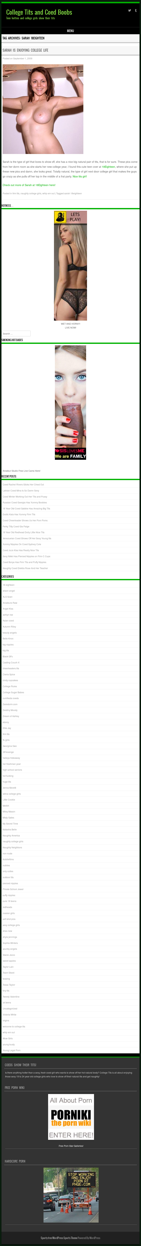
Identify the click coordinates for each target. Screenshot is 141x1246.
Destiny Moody (10, 710)
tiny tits (6, 990)
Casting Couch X (11, 662)
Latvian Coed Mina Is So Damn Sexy (21, 490)
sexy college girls (11, 924)
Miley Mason (9, 811)
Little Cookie (9, 799)
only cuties (8, 871)
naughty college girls (31, 193)
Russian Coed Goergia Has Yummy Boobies (25, 502)
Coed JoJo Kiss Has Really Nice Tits (21, 550)
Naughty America (11, 835)
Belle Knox (8, 638)
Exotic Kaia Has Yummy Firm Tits (19, 514)
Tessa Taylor (9, 984)
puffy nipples (9, 895)
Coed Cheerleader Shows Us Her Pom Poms (25, 520)
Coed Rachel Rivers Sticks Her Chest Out (23, 484)
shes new (7, 930)
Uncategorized (10, 1008)
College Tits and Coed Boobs (39, 12)
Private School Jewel (13, 889)
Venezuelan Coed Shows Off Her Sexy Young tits (27, 538)
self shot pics (9, 918)
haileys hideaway (11, 757)
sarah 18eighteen (73, 193)
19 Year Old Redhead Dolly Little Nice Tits (23, 532)
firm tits (15, 193)
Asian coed (8, 620)
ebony (6, 722)
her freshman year (12, 763)
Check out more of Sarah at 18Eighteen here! (29, 185)
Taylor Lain (8, 966)
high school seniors (12, 769)
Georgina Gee (10, 745)
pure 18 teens (9, 901)
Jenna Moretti (9, 787)
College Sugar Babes (13, 692)
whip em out (48, 193)
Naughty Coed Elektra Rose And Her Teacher (25, 568)
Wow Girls (8, 1038)
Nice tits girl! (80, 176)
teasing (6, 978)
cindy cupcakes (10, 680)
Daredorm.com (10, 704)
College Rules (10, 686)
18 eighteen (9, 584)
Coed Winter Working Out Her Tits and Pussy (25, 496)
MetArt (6, 805)
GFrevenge (8, 751)
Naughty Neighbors (12, 847)
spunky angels (10, 948)
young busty (9, 1044)
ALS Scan (7, 596)
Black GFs (8, 656)
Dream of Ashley (11, 716)
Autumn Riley (9, 626)
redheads (7, 907)
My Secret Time (10, 823)
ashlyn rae (8, 614)
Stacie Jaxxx (9, 954)
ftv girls (6, 739)
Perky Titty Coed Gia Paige (16, 526)
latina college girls (12, 793)
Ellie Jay (7, 727)
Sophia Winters (10, 942)
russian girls (9, 913)
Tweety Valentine (11, 996)
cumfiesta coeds (11, 698)
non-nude (7, 853)
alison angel (9, 590)
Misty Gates (8, 817)
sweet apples (9, 960)
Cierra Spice (9, 674)
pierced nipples (10, 883)
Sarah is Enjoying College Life (25, 50)
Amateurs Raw (10, 602)
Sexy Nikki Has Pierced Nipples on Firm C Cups (26, 556)
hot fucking (8, 775)
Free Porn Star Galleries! (71, 1145)
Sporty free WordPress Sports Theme (59, 1238)
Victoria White (9, 1014)
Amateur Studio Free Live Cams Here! (21, 470)
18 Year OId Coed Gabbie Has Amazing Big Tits (26, 508)
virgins (6, 1020)
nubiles (6, 865)
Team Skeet (8, 972)
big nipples (8, 644)
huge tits (7, 781)
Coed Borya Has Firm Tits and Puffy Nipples (24, 562)
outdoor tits (8, 877)
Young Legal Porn (12, 1050)
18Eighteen (108, 166)
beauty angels (10, 632)
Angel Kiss (8, 608)
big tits (6, 650)
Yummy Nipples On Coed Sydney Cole (22, 544)
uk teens (7, 1002)
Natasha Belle (10, 829)
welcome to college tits (14, 1026)
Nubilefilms (8, 859)
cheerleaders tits (11, 668)
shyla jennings (10, 936)
